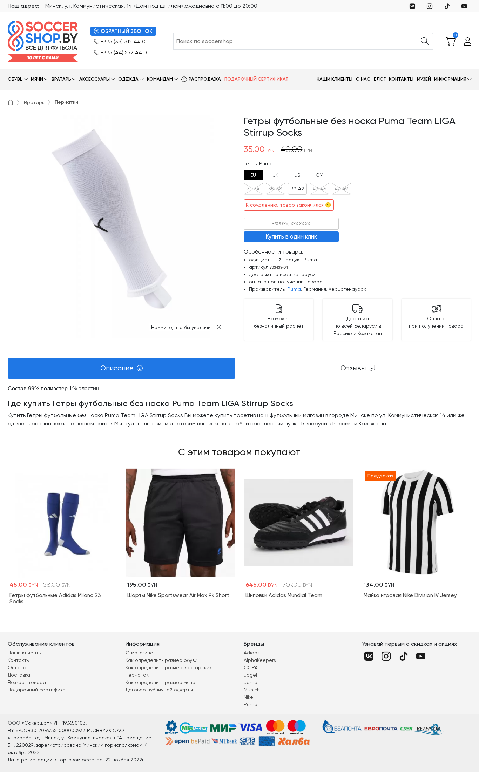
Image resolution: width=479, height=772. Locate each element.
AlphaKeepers (260, 660)
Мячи (37, 79)
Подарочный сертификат (256, 79)
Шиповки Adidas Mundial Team (283, 595)
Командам (160, 79)
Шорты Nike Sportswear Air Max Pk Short (178, 595)
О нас (363, 79)
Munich (252, 689)
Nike (248, 697)
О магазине (139, 653)
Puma (294, 289)
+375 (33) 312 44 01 (124, 42)
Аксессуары (94, 79)
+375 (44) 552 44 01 (125, 52)
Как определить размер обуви (161, 660)
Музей (424, 79)
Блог (380, 79)
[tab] (253, 175)
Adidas (252, 653)
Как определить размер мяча (160, 682)
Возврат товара (27, 682)
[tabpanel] (240, 406)
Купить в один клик (291, 236)
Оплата (17, 667)
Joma (250, 682)
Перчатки (66, 102)
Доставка (19, 675)
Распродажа (205, 79)
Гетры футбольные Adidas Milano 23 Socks (55, 598)
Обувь (15, 79)
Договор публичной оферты (159, 689)
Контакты (401, 79)
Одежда (128, 79)
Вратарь (61, 79)
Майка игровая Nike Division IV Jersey (410, 595)
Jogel (250, 675)
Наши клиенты (334, 79)
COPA (251, 667)
